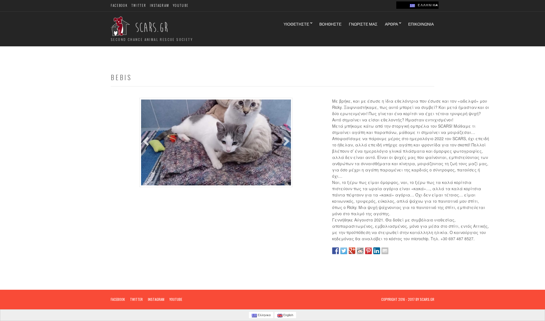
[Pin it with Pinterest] (368, 250)
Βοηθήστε (330, 24)
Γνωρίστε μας (363, 24)
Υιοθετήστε (296, 24)
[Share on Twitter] (343, 250)
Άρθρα (391, 24)
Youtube (180, 5)
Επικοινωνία (421, 24)
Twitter (138, 5)
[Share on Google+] (352, 250)
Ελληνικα (426, 5)
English (287, 315)
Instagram (159, 5)
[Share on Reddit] (360, 250)
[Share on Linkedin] (376, 250)
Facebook (119, 5)
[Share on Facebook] (335, 250)
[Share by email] (385, 250)
